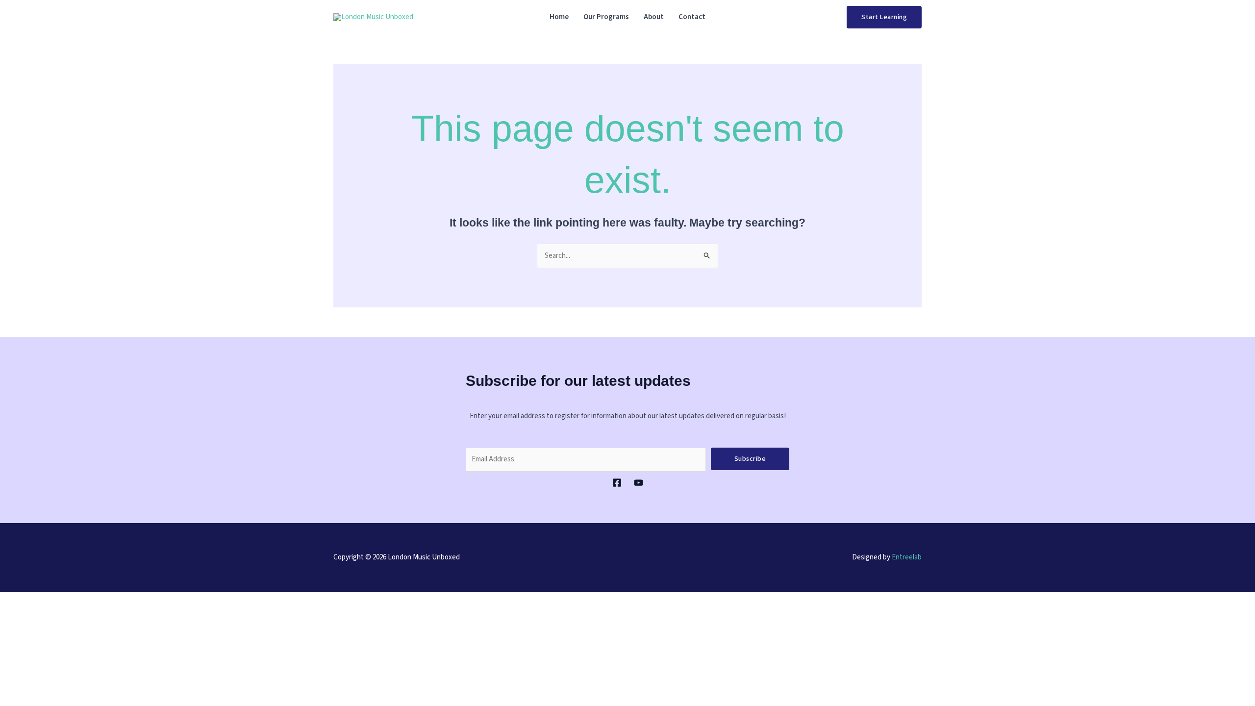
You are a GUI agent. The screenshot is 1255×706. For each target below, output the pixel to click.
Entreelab (907, 557)
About (654, 17)
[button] (884, 17)
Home (559, 17)
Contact (691, 17)
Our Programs (606, 17)
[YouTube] (638, 482)
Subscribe (750, 459)
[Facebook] (617, 482)
